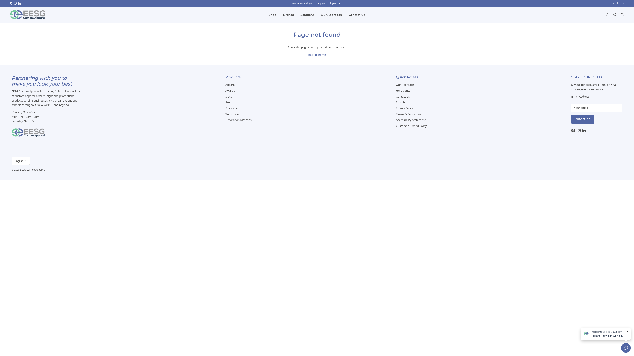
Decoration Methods (238, 120)
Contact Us (357, 15)
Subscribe (583, 119)
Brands (288, 15)
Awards (230, 90)
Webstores (232, 114)
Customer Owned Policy (411, 126)
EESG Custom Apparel (32, 169)
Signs (228, 96)
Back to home (317, 55)
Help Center (404, 90)
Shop (272, 15)
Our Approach (331, 15)
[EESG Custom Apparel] (27, 15)
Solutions (307, 15)
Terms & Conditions (408, 114)
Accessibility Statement (411, 120)
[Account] (607, 15)
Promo (229, 102)
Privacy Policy (404, 108)
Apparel (230, 85)
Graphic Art (232, 108)
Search (400, 102)
